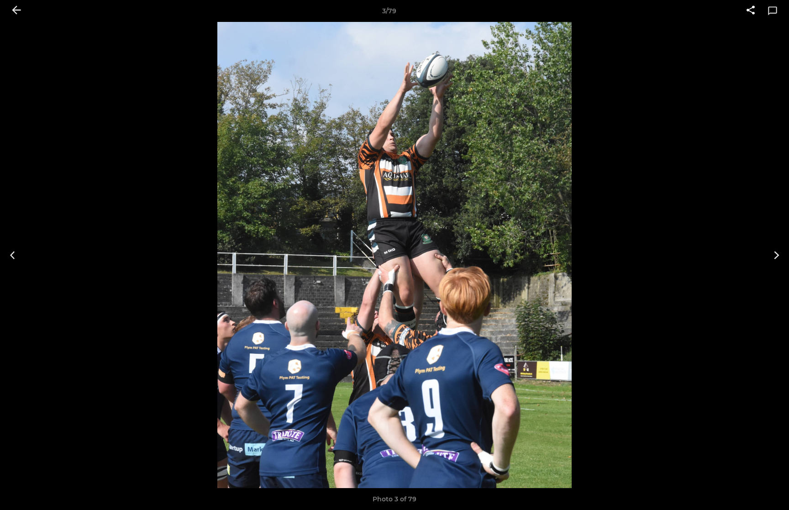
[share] (750, 11)
